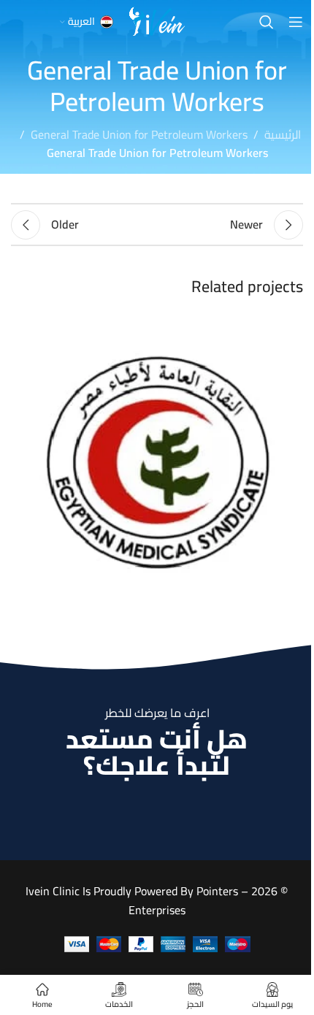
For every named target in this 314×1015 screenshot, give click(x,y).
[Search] (266, 22)
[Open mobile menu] (295, 22)
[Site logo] (157, 20)
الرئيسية (282, 135)
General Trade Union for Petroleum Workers (139, 135)
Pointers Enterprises (184, 900)
